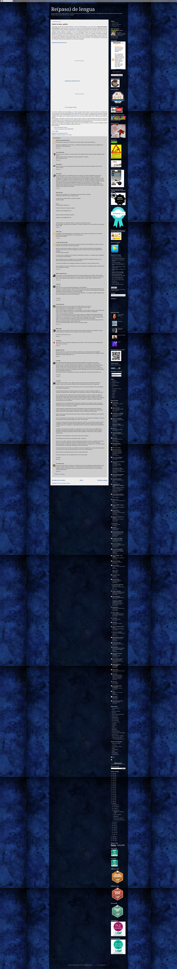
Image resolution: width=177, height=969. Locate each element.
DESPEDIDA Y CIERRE (116, 475)
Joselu (57, 173)
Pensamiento (114, 666)
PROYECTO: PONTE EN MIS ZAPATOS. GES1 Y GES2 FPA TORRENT (118, 551)
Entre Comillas (115, 565)
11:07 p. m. (58, 269)
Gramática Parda (116, 574)
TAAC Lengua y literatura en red (118, 258)
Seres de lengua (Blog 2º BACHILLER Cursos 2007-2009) (118, 275)
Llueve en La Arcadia (116, 632)
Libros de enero (115, 697)
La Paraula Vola (115, 579)
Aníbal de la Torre (115, 708)
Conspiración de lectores (117, 494)
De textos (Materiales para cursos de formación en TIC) (117, 278)
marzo (115, 830)
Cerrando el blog (115, 528)
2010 (113, 801)
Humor (113, 394)
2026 (113, 773)
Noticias (113, 396)
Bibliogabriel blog (116, 443)
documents (70, 107)
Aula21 (113, 709)
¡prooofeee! (114, 696)
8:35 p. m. (58, 459)
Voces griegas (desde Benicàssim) (117, 686)
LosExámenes (115, 749)
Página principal (115, 22)
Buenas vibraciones (116, 711)
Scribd (92, 116)
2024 (113, 777)
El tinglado (114, 723)
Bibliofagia (114, 438)
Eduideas (114, 527)
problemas (69, 118)
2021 (113, 782)
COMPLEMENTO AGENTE (118, 474)
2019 (113, 785)
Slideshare (98, 116)
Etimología (114, 745)
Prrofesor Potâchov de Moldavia (118, 732)
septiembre (116, 810)
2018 (113, 787)
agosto (115, 822)
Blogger (107, 965)
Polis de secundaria (117, 814)
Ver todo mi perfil (114, 37)
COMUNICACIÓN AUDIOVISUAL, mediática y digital (118, 485)
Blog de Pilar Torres (116, 449)
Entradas (115, 373)
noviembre (116, 806)
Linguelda (114, 622)
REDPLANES (115, 571)
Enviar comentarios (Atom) (64, 483)
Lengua (113, 393)
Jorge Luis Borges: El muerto (117, 643)
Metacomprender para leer (118, 637)
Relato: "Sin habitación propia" (118, 597)
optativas (64, 134)
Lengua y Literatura (116, 591)
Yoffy (113, 691)
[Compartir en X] (55, 131)
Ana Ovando (59, 152)
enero (115, 834)
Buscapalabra (115, 752)
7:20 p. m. (58, 376)
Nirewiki (82, 114)
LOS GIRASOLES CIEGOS (117, 429)
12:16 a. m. (58, 300)
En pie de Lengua (116, 561)
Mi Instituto (114, 281)
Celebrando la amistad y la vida (118, 670)
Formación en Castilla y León (117, 425)
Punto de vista (115, 734)
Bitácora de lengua (116, 447)
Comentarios (115, 375)
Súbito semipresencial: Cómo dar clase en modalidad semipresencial (117, 534)
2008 (113, 836)
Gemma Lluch (115, 570)
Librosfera (114, 618)
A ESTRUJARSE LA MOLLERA (118, 557)
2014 (113, 794)
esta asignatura (72, 28)
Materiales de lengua (116, 743)
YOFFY (57, 231)
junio (115, 825)
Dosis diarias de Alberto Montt (118, 714)
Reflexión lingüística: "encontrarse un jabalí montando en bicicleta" (118, 512)
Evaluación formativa (116, 524)
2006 (113, 840)
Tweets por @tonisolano (116, 364)
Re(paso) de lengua (73, 9)
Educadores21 (115, 717)
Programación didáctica (59, 129)
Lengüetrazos (115, 607)
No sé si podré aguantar (121, 315)
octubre (115, 808)
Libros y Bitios (115, 612)
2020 (113, 784)
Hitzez (113, 726)
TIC (67, 134)
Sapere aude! (115, 669)
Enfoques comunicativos (117, 256)
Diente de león (115, 510)
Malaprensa (114, 729)
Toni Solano (59, 304)
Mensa (113, 751)
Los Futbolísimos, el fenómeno (118, 628)
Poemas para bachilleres (120, 329)
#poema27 (114, 380)
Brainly (113, 748)
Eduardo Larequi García (61, 140)
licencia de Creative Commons (118, 290)
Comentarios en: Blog (117, 468)
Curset (119, 341)
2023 (113, 778)
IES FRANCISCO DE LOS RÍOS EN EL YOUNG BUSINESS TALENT (118, 649)
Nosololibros (115, 647)
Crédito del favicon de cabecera (60, 959)
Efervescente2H (115, 718)
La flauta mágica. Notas (116, 458)
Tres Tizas (114, 681)
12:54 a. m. (58, 471)
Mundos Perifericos (116, 731)
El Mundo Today (115, 754)
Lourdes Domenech (60, 242)
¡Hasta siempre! (115, 682)
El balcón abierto (115, 720)
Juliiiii (57, 340)
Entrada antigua (102, 480)
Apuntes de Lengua (116, 424)
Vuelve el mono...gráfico (60, 24)
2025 (113, 775)
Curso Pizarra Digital (116, 262)
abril (114, 829)
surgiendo (76, 118)
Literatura (114, 391)
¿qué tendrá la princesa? (117, 700)
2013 (113, 796)
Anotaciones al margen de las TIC (59, 42)
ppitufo (75, 107)
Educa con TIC (115, 715)
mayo (115, 827)
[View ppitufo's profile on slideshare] (119, 368)
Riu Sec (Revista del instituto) (118, 279)
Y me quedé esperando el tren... (118, 738)
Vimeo (123, 764)
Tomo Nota (114, 674)
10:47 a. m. (58, 324)
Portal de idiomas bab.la (117, 746)
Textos (113, 397)
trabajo (70, 134)
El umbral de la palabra (117, 549)
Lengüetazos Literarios (117, 600)
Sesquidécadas (115, 385)
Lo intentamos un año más (117, 688)
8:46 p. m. (58, 356)
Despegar (114, 576)
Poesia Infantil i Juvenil (117, 658)
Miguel (57, 328)
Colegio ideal (115, 816)
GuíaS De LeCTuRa (116, 702)
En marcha (120, 321)
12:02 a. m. (58, 160)
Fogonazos (114, 725)
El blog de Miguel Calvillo (118, 531)
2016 (113, 791)
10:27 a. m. (58, 169)
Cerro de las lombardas (117, 457)
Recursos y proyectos (116, 24)
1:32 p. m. (58, 188)
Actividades (114, 390)
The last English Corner (116, 444)
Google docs (76, 114)
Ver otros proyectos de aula (117, 284)
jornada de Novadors (85, 37)
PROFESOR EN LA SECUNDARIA (116, 665)
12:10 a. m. (58, 279)
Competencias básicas (116, 388)
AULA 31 (114, 428)
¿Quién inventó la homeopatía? (118, 507)
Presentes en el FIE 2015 (117, 562)
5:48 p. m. (58, 345)
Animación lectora (115, 382)
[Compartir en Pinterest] (57, 131)
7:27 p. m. (58, 238)
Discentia (114, 712)
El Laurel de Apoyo (116, 543)
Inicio (81, 480)
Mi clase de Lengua (116, 642)
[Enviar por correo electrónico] (52, 131)
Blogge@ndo (59, 350)
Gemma (58, 164)
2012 (113, 798)
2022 (113, 780)
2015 (113, 792)
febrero (115, 832)
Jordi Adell (114, 728)
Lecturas (114, 384)
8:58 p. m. (58, 336)
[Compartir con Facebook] (56, 131)
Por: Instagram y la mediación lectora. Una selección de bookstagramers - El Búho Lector (118, 470)
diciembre (116, 804)
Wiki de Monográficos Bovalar (60, 127)
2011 (113, 799)
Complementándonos (117, 478)
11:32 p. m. (58, 148)
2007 (113, 838)
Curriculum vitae (115, 26)
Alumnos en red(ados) (117, 418)
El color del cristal (115, 722)
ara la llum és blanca (116, 619)
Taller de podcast (115, 282)
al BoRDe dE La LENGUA (117, 413)
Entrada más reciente (58, 480)
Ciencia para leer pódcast (117, 623)
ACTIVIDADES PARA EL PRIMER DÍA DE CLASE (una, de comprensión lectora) (118, 603)
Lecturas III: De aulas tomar (118, 819)
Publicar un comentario (60, 474)
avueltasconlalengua (116, 432)
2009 (113, 803)
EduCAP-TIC (115, 523)
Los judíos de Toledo (116, 655)
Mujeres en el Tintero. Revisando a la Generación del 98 (118, 587)
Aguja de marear (115, 407)
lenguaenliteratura (116, 596)
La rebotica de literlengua (117, 584)
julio (114, 823)
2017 (113, 789)
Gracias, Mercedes (121, 335)
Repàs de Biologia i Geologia (118, 735)
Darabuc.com (115, 499)
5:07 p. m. (58, 227)
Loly (57, 284)
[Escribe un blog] (53, 131)
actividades (58, 134)
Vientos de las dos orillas (117, 737)
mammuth (95, 965)
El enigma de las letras (117, 538)
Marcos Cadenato (60, 273)
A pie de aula (115, 402)
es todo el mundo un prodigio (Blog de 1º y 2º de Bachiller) (118, 272)
